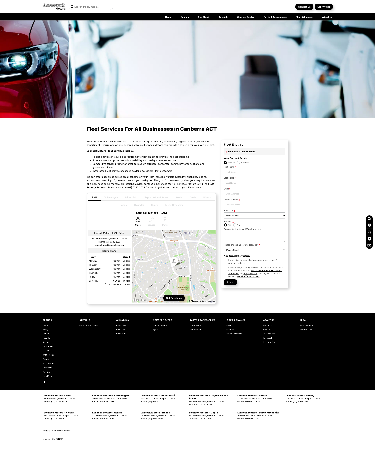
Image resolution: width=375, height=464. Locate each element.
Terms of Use (306, 329)
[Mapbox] (139, 300)
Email (227, 188)
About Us (327, 17)
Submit (230, 282)
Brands (185, 17)
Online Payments (234, 333)
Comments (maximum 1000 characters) (243, 229)
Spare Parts (195, 325)
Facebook (267, 338)
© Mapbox (193, 301)
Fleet (228, 325)
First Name (230, 167)
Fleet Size (229, 210)
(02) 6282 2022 (136, 187)
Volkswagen (111, 197)
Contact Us (304, 6)
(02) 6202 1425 (252, 401)
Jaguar (46, 342)
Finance (230, 329)
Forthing (46, 372)
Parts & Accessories (275, 17)
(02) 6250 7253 (204, 404)
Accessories (195, 329)
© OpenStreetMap (207, 301)
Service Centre (246, 17)
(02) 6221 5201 (58, 418)
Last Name (230, 178)
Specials (223, 17)
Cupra (154, 205)
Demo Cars (121, 333)
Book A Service (160, 325)
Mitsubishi (131, 197)
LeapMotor (48, 376)
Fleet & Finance (304, 17)
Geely (193, 197)
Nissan (207, 197)
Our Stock (203, 17)
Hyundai (139, 205)
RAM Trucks (48, 355)
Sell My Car (323, 6)
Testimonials (269, 333)
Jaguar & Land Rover (156, 197)
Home (168, 17)
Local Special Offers (88, 325)
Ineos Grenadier (174, 205)
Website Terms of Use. (248, 276)
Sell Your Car (269, 342)
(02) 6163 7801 (155, 418)
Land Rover (48, 346)
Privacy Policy (250, 273)
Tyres (155, 329)
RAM (94, 197)
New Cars (120, 329)
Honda (123, 205)
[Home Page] (54, 6)
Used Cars (121, 325)
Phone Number (232, 199)
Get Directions (174, 298)
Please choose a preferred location (242, 245)
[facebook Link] (44, 382)
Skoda (178, 197)
